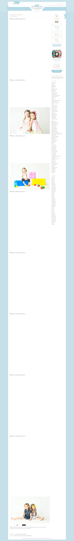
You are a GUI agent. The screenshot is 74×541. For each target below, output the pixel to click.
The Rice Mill (53, 157)
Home (23, 538)
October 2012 (53, 189)
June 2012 (53, 194)
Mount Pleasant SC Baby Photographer (30, 527)
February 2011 (54, 214)
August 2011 (53, 206)
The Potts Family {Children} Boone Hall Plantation (23, 535)
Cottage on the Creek (54, 105)
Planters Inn (53, 142)
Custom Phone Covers (55, 107)
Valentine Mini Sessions (55, 163)
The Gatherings (54, 153)
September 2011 (54, 205)
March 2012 (53, 198)
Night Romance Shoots (55, 137)
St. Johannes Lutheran (55, 151)
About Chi (31, 538)
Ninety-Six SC (54, 138)
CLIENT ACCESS (17, 2)
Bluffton (53, 87)
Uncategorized (53, 161)
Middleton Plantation (54, 131)
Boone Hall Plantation (55, 89)
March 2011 (53, 213)
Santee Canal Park (54, 147)
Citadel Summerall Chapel (55, 102)
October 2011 (53, 204)
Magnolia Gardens (54, 127)
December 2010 (54, 216)
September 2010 (54, 220)
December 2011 (54, 201)
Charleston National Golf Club (56, 95)
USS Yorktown (54, 162)
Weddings (53, 166)
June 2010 (53, 224)
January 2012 (53, 200)
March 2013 (53, 183)
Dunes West (53, 112)
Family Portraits (54, 116)
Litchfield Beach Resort (55, 125)
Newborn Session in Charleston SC (41, 527)
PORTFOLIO (50, 5)
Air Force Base (54, 82)
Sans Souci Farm (54, 146)
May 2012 (53, 195)
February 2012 (54, 199)
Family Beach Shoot (54, 115)
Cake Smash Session (54, 92)
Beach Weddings (54, 86)
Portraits (53, 143)
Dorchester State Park (54, 110)
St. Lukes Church (54, 152)
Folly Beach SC (54, 117)
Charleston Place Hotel (55, 96)
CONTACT (61, 4)
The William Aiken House (55, 158)
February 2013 (54, 184)
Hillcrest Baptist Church (55, 122)
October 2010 (53, 219)
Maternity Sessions (54, 130)
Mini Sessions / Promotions (55, 132)
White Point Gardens (54, 167)
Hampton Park (54, 121)
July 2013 (53, 178)
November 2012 (54, 188)
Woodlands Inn (54, 171)
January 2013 (53, 185)
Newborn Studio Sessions (55, 136)
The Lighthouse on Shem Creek (56, 156)
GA (52, 120)
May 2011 (53, 210)
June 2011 (53, 209)
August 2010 (53, 221)
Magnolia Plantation (54, 128)
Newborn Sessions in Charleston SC (15, 528)
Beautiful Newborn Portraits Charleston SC (19, 527)
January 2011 (53, 215)
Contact (34, 538)
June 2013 (53, 179)
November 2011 (54, 203)
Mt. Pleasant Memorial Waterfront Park (57, 133)
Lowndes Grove (54, 126)
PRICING (56, 5)
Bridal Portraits (54, 90)
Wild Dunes (53, 169)
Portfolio (26, 538)
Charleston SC (54, 97)
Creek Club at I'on (54, 106)
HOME (59, 4)
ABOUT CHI (60, 5)
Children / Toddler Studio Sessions (56, 100)
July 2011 (53, 208)
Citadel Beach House (54, 101)
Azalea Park (53, 84)
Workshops (53, 172)
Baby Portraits (53, 85)
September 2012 (54, 190)
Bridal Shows (53, 91)
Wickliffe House (54, 168)
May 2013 (53, 180)
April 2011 (53, 211)
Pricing (29, 538)
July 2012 (53, 193)
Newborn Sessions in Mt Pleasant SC (25, 528)
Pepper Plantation (54, 141)
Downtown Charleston (55, 111)
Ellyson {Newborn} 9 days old (21, 534)
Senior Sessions (54, 148)
